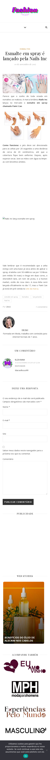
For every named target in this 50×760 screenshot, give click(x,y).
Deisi (8, 306)
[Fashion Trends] (25, 11)
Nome (6, 406)
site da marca (32, 288)
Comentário (8, 459)
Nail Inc (7, 300)
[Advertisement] (26, 41)
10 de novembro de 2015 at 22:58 (27, 363)
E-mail (6, 420)
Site (4, 433)
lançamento (37, 297)
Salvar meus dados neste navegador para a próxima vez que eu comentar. (23, 452)
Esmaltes (25, 49)
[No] (46, 750)
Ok (26, 756)
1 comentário (41, 306)
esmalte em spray (11, 297)
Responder (20, 366)
